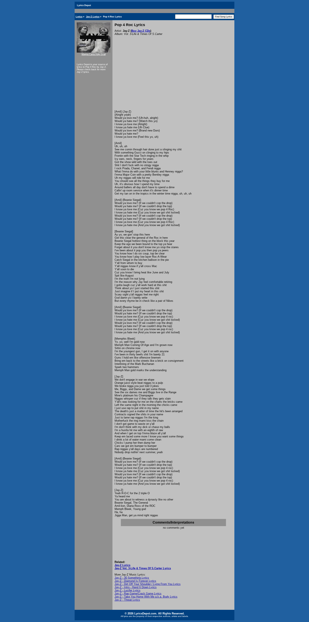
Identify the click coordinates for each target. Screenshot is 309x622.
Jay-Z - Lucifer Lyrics (127, 590)
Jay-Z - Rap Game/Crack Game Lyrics (138, 593)
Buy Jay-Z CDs (140, 30)
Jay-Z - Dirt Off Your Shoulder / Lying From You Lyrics (148, 584)
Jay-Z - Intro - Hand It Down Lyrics (136, 587)
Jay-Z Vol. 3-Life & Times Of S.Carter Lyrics (143, 568)
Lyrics (79, 16)
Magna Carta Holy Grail (94, 54)
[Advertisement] (173, 78)
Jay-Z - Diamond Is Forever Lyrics (135, 580)
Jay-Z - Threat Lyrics (127, 599)
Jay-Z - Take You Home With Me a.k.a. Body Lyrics (146, 596)
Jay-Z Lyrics (92, 16)
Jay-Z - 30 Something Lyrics (132, 577)
